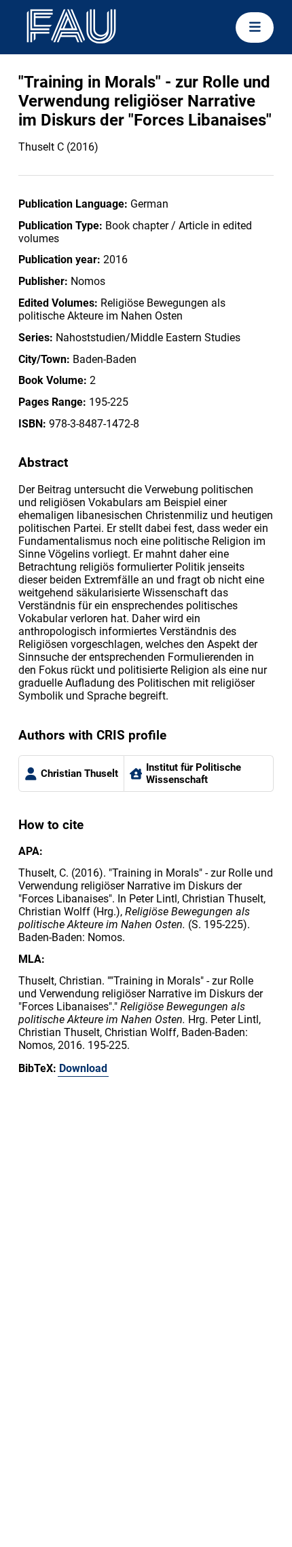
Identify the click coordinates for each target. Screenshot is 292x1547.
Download (83, 1068)
